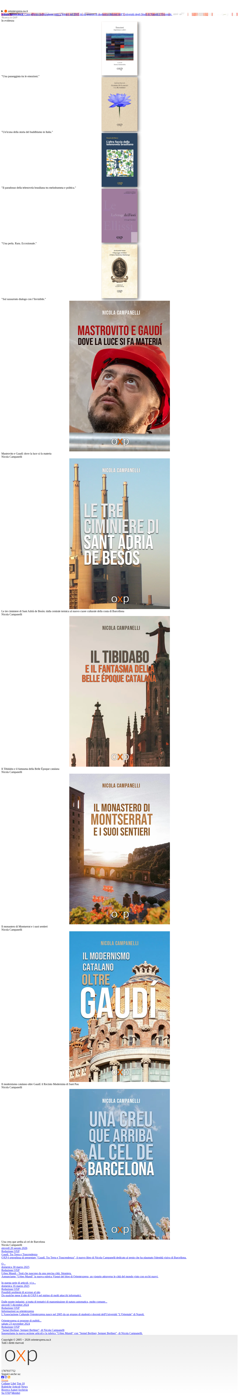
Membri (15, 1392)
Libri (13, 1383)
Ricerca (5, 1389)
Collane (5, 1383)
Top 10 (21, 1383)
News (24, 1386)
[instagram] (6, 1377)
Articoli (16, 1386)
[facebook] (2, 1377)
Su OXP (6, 1392)
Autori (13, 1389)
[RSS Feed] (9, 1377)
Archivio (23, 1389)
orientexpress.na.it (17, 11)
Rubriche (6, 1386)
